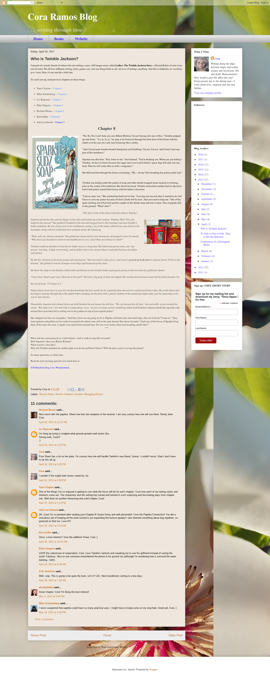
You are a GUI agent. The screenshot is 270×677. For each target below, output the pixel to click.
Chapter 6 (55, 116)
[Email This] (69, 389)
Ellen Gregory (47, 548)
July (203, 209)
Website (81, 38)
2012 (201, 267)
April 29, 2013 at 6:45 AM (52, 564)
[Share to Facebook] (79, 389)
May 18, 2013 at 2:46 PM (52, 612)
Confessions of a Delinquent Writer (215, 243)
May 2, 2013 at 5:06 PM (51, 596)
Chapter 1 (58, 88)
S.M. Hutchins (47, 571)
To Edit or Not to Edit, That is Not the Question (215, 235)
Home (38, 38)
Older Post (175, 635)
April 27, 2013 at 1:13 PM (52, 503)
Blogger (153, 669)
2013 (201, 179)
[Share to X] (76, 389)
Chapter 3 (57, 99)
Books (59, 38)
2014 (201, 174)
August (205, 204)
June (204, 214)
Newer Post (38, 635)
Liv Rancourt (46, 429)
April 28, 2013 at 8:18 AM (52, 525)
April (204, 224)
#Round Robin (46, 394)
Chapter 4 (58, 105)
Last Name (200, 328)
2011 (201, 272)
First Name (200, 318)
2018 (201, 154)
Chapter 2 (62, 94)
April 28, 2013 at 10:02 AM (53, 541)
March (205, 251)
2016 (201, 164)
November (207, 189)
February (206, 256)
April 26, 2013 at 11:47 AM (53, 422)
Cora (41, 451)
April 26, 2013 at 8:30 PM (52, 480)
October (205, 194)
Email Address (203, 306)
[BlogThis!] (72, 389)
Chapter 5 (59, 111)
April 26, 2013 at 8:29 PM (52, 464)
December (207, 184)
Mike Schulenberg (49, 603)
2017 (201, 159)
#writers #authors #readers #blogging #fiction (79, 394)
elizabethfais (46, 587)
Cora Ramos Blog (62, 16)
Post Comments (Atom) (114, 647)
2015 (201, 169)
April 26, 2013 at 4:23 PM (52, 445)
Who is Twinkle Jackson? (214, 228)
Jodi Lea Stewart (48, 510)
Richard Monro (47, 409)
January (205, 261)
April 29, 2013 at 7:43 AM (52, 580)
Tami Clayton (46, 487)
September (207, 199)
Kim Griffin (45, 532)
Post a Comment (44, 619)
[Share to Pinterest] (83, 389)
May (204, 219)
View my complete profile (207, 93)
